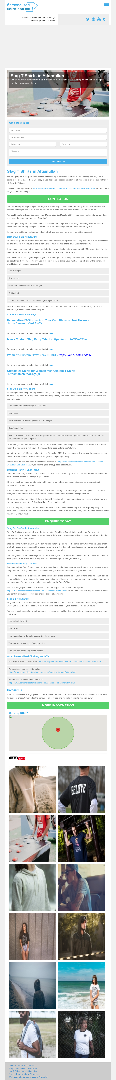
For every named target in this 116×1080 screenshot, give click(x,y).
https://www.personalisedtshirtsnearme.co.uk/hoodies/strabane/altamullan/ (42, 672)
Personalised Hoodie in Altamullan (24, 1074)
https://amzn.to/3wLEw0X (25, 323)
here (51, 333)
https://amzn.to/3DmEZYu (69, 339)
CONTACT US (58, 199)
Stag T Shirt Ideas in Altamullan (23, 1068)
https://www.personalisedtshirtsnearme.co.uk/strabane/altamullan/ (36, 591)
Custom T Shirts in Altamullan (22, 1065)
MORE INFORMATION (58, 705)
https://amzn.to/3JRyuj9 (24, 373)
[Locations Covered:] (8, 4)
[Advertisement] (58, 46)
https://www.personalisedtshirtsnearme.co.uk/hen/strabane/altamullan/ (64, 188)
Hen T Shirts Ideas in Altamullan (23, 1071)
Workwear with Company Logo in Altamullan (28, 1077)
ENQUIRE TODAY (58, 521)
